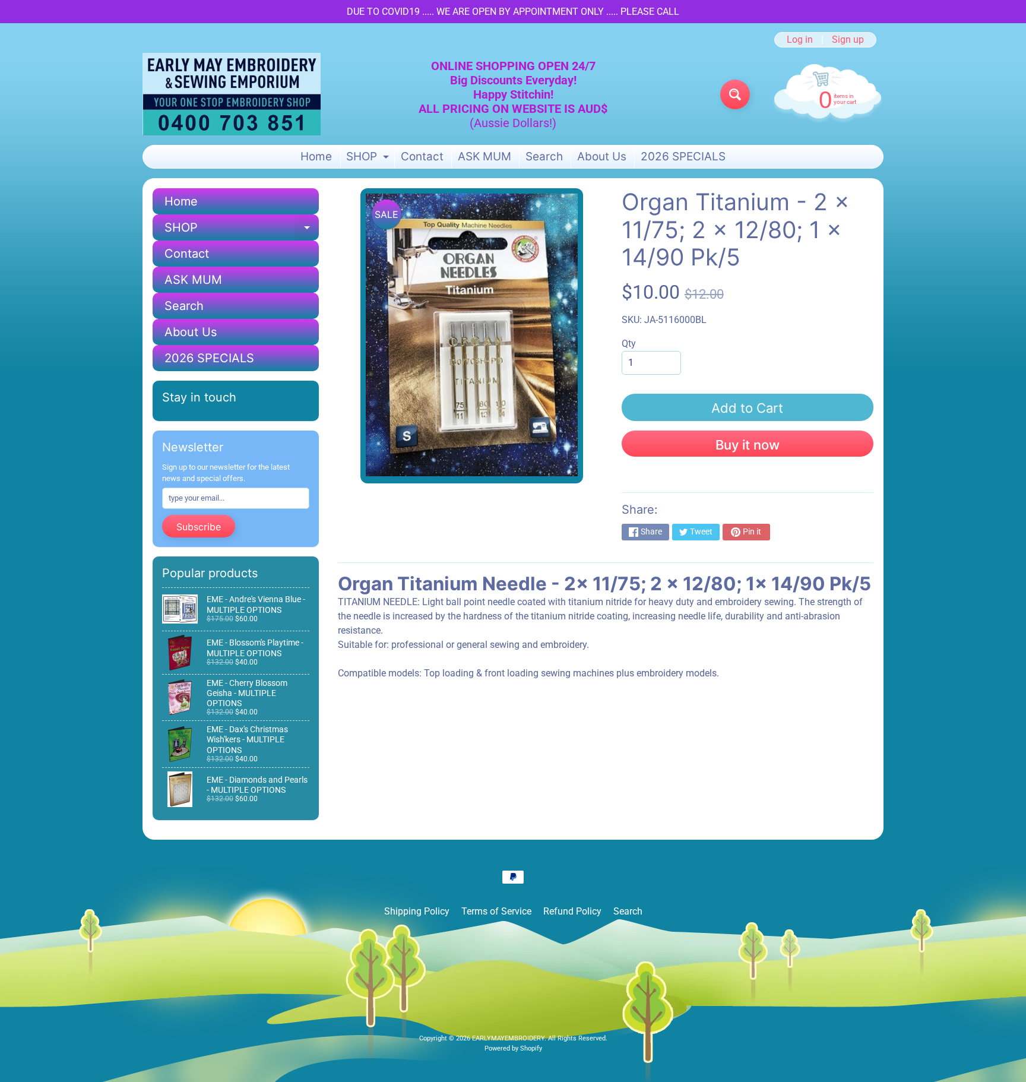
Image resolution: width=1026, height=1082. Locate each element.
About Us (601, 156)
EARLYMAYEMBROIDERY (508, 1038)
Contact (422, 156)
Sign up (848, 40)
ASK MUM (484, 156)
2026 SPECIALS (683, 156)
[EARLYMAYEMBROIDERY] (231, 94)
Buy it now (747, 445)
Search (544, 156)
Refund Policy (572, 911)
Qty (629, 343)
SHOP (369, 159)
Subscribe (198, 527)
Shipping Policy (416, 911)
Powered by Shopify (513, 1048)
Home (316, 156)
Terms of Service (496, 911)
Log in (800, 40)
